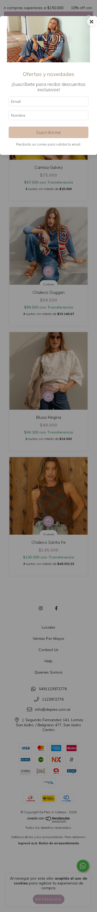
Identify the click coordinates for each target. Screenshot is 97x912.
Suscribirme (48, 132)
